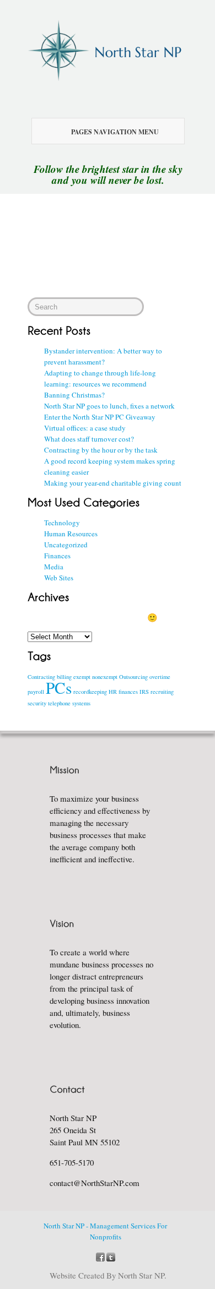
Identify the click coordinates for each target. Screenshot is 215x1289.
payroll (36, 691)
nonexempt (104, 677)
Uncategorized (66, 545)
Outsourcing (133, 677)
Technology (62, 522)
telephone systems (69, 703)
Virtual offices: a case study (85, 428)
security (37, 703)
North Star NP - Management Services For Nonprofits (105, 1231)
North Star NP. (142, 1275)
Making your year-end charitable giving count (112, 483)
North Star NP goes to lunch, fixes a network (109, 406)
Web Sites (58, 578)
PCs (59, 687)
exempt (81, 677)
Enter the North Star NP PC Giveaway (99, 417)
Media (53, 567)
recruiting (162, 691)
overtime (159, 677)
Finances (57, 556)
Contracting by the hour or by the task (101, 450)
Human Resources (71, 534)
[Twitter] (110, 1256)
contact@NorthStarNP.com (94, 1182)
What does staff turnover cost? (89, 439)
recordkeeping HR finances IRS (111, 691)
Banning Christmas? (74, 395)
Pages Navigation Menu (115, 132)
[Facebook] (100, 1256)
